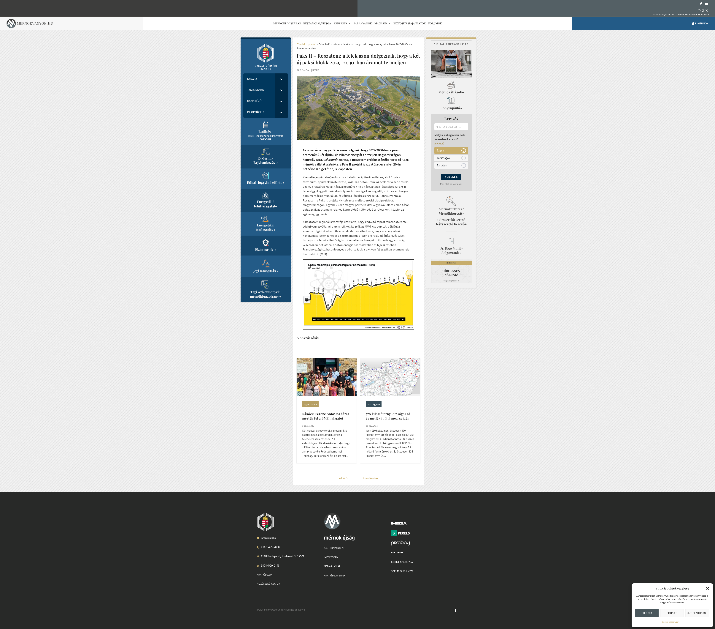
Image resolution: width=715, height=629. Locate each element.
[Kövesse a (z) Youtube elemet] (706, 4)
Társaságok (443, 158)
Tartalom (442, 165)
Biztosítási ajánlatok (409, 23)
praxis (315, 70)
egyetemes (310, 404)
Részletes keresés (451, 184)
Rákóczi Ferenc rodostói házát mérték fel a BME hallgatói (325, 416)
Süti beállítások (697, 613)
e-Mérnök (701, 23)
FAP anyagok (363, 23)
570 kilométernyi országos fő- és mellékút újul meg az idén (389, 416)
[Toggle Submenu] (281, 79)
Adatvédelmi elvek (334, 575)
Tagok (440, 150)
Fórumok (435, 23)
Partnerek (397, 552)
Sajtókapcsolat (334, 548)
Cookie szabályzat (670, 621)
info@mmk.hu (268, 538)
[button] (707, 588)
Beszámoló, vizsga (317, 23)
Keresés (451, 177)
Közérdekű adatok (268, 583)
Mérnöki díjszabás (287, 23)
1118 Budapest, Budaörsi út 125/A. (283, 556)
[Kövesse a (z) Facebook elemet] (701, 4)
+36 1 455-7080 (270, 547)
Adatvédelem (264, 574)
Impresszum (331, 557)
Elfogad (647, 613)
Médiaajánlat (332, 566)
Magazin (380, 23)
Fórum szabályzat (402, 571)
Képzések (340, 23)
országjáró (374, 404)
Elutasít (672, 613)
